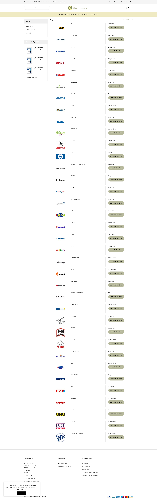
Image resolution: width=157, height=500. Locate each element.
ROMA (73, 339)
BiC (72, 23)
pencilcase (44, 496)
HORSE (73, 140)
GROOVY (74, 129)
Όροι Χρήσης (86, 466)
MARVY (73, 246)
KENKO (73, 176)
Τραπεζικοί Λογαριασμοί (90, 472)
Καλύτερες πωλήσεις (64, 466)
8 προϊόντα (111, 35)
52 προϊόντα (112, 293)
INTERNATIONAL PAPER (78, 164)
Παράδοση (85, 463)
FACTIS (73, 94)
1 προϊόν (111, 24)
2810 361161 (37, 2)
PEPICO (73, 316)
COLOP (73, 59)
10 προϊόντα (112, 258)
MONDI (73, 269)
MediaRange (75, 258)
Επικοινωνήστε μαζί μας (90, 475)
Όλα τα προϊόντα (31, 77)
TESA (72, 386)
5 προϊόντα (111, 94)
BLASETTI (74, 35)
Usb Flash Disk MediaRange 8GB (39, 58)
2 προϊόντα (111, 47)
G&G (72, 105)
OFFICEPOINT (75, 304)
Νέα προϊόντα (62, 463)
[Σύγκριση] (127, 8)
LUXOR (73, 222)
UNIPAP (73, 421)
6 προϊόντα (111, 117)
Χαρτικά (84, 14)
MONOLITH (74, 281)
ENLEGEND (74, 82)
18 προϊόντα (112, 211)
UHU (72, 410)
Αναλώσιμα (62, 14)
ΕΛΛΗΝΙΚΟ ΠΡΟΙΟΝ (77, 433)
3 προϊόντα (111, 234)
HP (72, 152)
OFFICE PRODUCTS (77, 293)
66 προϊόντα (112, 433)
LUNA (72, 211)
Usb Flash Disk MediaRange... (38, 68)
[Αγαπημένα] (131, 8)
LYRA (72, 234)
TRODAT (74, 398)
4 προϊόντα (111, 141)
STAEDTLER (75, 375)
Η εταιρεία (94, 14)
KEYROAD (74, 187)
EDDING (73, 70)
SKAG (73, 363)
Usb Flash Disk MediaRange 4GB (39, 48)
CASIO (73, 47)
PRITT (73, 328)
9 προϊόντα (111, 59)
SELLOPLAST (75, 351)
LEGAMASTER (75, 199)
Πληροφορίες (29, 458)
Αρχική (28, 21)
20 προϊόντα (112, 70)
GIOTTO (73, 117)
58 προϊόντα (112, 129)
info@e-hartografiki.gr (58, 2)
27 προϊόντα (112, 422)
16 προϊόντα (112, 340)
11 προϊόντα (112, 269)
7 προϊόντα (111, 164)
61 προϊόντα (112, 363)
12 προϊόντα (112, 105)
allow (22, 493)
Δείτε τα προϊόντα (116, 27)
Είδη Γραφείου (74, 14)
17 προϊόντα (112, 316)
